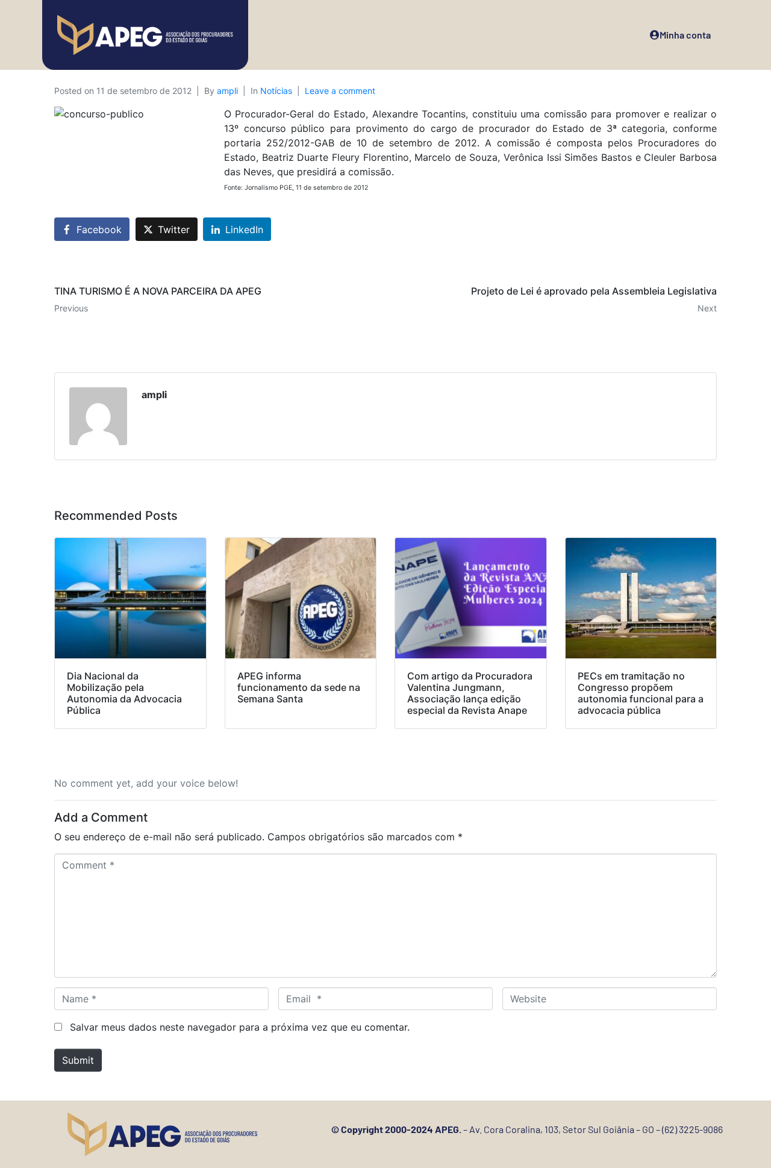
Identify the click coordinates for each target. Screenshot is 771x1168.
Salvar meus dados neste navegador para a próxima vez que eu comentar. (240, 1027)
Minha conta (685, 34)
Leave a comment (340, 91)
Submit (78, 1060)
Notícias (276, 91)
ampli (227, 91)
